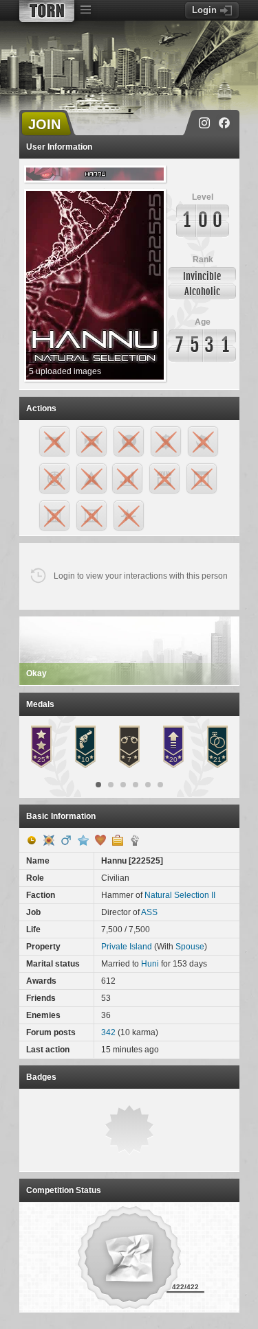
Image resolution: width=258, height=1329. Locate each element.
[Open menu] (86, 10)
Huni (150, 964)
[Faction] (134, 840)
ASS (149, 912)
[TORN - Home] (46, 11)
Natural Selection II (179, 895)
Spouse (189, 946)
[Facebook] (224, 123)
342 (108, 1032)
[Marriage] (100, 840)
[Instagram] (204, 123)
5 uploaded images (65, 371)
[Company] (117, 840)
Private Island (126, 946)
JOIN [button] (44, 124)
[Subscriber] (83, 840)
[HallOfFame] (48, 840)
